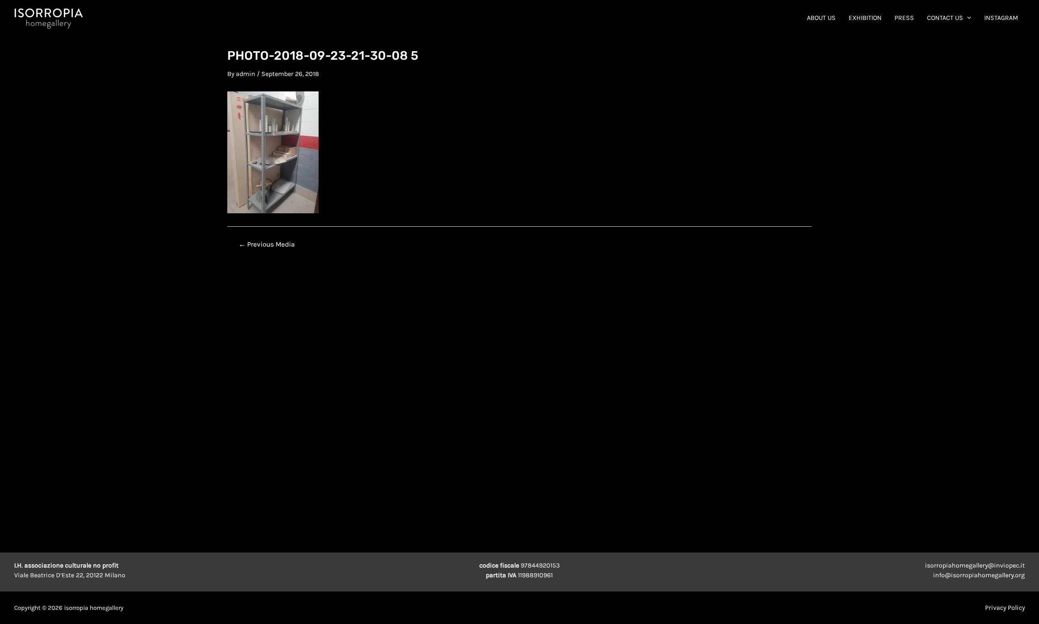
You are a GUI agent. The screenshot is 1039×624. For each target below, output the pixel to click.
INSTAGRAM (1001, 18)
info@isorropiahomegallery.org (979, 575)
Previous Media (267, 244)
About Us (821, 18)
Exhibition (865, 18)
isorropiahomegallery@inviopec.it (975, 565)
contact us (945, 18)
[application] (967, 18)
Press (904, 18)
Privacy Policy (1005, 607)
